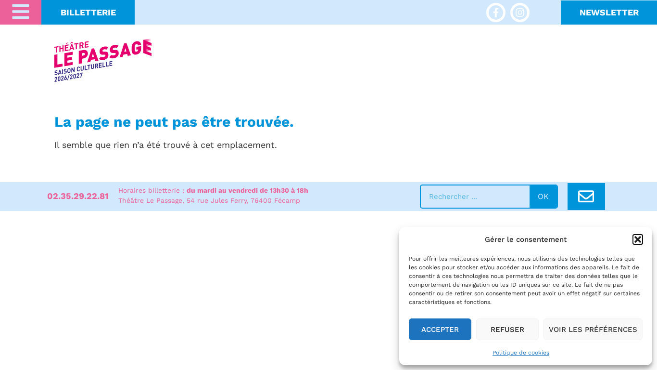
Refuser (507, 329)
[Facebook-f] (495, 12)
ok (543, 196)
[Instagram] (520, 12)
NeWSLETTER (609, 12)
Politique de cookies (521, 352)
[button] (638, 239)
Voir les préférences (593, 329)
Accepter (440, 329)
